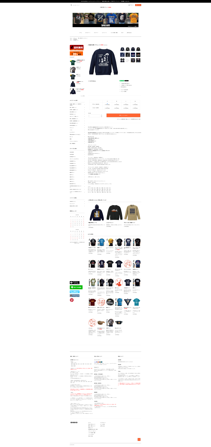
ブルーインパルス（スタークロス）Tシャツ (136, 308)
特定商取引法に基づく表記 (135, 119)
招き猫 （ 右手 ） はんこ (101, 307)
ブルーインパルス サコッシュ (110, 248)
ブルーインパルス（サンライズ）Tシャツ (109, 288)
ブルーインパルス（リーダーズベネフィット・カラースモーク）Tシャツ (118, 308)
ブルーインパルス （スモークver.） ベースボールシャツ (118, 248)
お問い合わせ (129, 32)
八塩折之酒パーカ (91, 142)
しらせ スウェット (109, 222)
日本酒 (98, 128)
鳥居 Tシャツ (78, 74)
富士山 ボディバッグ (118, 328)
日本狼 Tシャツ (78, 67)
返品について (128, 119)
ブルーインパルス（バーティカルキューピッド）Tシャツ (101, 289)
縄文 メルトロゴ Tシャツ (92, 307)
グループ (95, 32)
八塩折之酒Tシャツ (91, 139)
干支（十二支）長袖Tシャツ (129, 222)
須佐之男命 (90, 132)
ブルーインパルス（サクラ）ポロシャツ (118, 270)
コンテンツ (104, 32)
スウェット (75, 38)
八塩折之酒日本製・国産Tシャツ (93, 138)
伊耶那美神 (94, 150)
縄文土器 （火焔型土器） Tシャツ (92, 288)
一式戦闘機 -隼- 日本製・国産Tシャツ (80, 60)
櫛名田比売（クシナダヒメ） (98, 132)
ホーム (81, 32)
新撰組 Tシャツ (99, 247)
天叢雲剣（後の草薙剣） (94, 174)
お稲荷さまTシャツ (135, 269)
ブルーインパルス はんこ (127, 269)
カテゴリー (87, 32)
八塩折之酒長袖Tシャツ (92, 140)
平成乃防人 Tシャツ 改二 (92, 247)
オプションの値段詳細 (121, 119)
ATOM (92, 436)
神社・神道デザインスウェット (82, 38)
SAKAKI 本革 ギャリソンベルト (101, 329)
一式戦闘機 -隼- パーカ (79, 81)
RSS (89, 436)
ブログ (122, 32)
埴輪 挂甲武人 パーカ (92, 222)
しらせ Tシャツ (108, 269)
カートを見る (102, 424)
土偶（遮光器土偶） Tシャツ (127, 248)
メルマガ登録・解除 (114, 32)
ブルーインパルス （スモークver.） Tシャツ (136, 248)
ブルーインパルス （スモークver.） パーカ (80, 89)
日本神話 (103, 150)
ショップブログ (91, 434)
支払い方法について (91, 424)
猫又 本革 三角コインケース (127, 308)
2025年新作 (75, 39)
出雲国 (89, 149)
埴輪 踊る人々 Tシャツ (100, 269)
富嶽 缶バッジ (108, 307)
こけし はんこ (90, 328)
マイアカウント (103, 422)
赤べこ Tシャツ (90, 269)
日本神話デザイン (76, 40)
